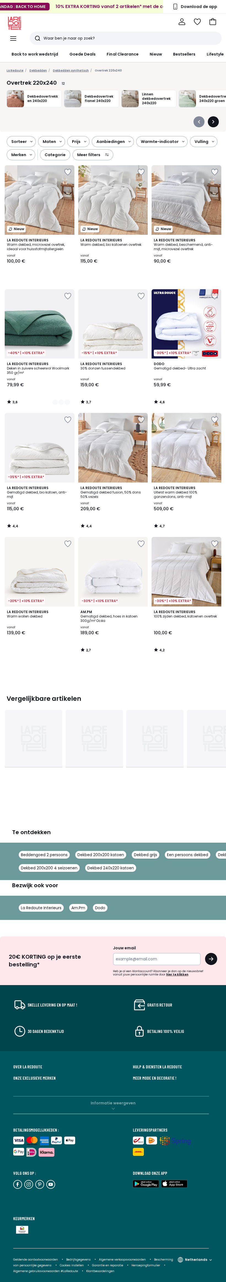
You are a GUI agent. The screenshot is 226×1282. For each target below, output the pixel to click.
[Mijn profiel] (182, 21)
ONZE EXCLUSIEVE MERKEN (34, 1078)
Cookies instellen (72, 1265)
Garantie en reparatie (108, 1265)
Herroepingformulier (146, 1265)
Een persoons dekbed (187, 855)
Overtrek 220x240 (108, 70)
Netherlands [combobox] (196, 1259)
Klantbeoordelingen (100, 1271)
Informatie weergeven (113, 1103)
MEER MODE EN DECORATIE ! (154, 1078)
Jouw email (124, 948)
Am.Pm (78, 908)
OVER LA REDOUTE (27, 1066)
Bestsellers (184, 54)
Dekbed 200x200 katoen (100, 855)
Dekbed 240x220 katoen (110, 868)
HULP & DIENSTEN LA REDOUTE (157, 1066)
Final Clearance (123, 54)
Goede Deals (82, 54)
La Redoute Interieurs (41, 908)
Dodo (100, 908)
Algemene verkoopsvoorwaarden (123, 1260)
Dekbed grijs (145, 855)
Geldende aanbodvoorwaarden (35, 1260)
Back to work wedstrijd (35, 54)
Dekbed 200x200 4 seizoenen (49, 868)
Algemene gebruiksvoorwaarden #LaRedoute (45, 1271)
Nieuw (156, 54)
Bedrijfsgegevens (78, 1260)
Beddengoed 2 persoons (44, 855)
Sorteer (19, 141)
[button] (212, 21)
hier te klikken (177, 974)
